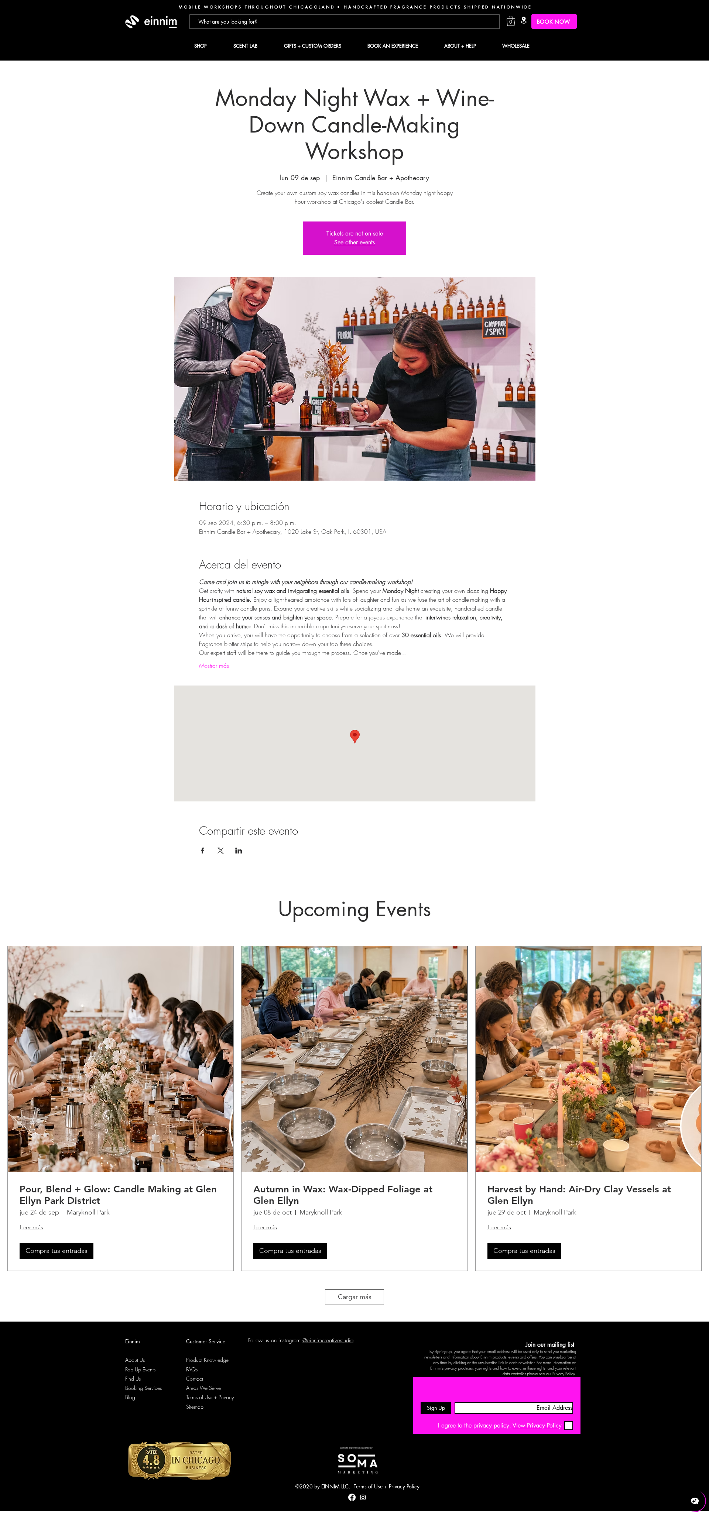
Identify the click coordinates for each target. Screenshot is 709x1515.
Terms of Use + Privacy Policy (386, 1486)
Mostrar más (214, 666)
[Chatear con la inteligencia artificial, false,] (695, 1501)
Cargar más (354, 1297)
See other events (354, 242)
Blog (130, 1397)
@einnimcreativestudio (327, 1340)
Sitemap (194, 1406)
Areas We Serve (203, 1387)
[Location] (523, 20)
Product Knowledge (207, 1359)
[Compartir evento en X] (220, 850)
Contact (194, 1378)
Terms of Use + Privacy (210, 1397)
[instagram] (363, 1497)
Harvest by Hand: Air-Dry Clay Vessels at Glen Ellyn (579, 1195)
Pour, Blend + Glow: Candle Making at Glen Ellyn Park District (118, 1195)
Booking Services (143, 1387)
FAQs (192, 1369)
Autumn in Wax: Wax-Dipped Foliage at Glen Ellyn (342, 1195)
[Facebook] (352, 1497)
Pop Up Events (140, 1369)
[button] (511, 21)
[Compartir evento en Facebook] (202, 850)
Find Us (133, 1378)
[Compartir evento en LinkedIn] (238, 850)
